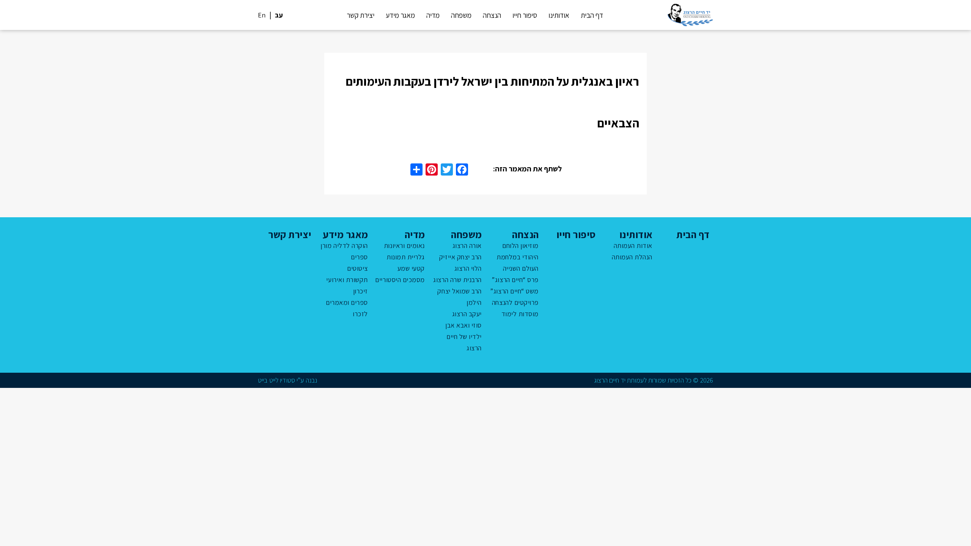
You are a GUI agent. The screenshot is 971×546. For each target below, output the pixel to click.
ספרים (359, 257)
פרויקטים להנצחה (515, 302)
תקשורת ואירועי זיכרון (347, 285)
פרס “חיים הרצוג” (515, 279)
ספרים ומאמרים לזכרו (347, 308)
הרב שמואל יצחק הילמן (459, 297)
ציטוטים (357, 268)
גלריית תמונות (406, 257)
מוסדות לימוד (520, 313)
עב (279, 15)
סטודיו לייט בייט (276, 380)
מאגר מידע (400, 15)
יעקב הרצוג (467, 313)
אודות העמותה (633, 245)
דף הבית (592, 15)
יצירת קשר (360, 15)
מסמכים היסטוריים (400, 279)
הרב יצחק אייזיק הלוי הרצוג (460, 263)
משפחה (461, 15)
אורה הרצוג (467, 245)
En (262, 15)
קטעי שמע (411, 268)
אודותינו (558, 15)
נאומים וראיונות (404, 245)
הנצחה (492, 15)
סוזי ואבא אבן (463, 325)
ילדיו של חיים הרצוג (464, 342)
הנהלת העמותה (632, 257)
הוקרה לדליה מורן (344, 245)
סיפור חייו (524, 15)
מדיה (433, 15)
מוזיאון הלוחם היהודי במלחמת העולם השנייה (517, 257)
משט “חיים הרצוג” (514, 291)
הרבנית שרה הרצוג (457, 279)
